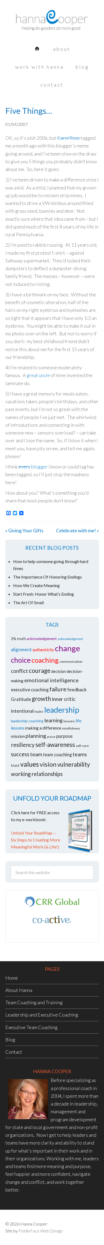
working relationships (37, 774)
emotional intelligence (51, 680)
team (36, 754)
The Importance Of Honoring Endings (47, 576)
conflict (19, 671)
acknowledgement (42, 638)
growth (41, 698)
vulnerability (73, 764)
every (24, 467)
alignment (21, 649)
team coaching (57, 754)
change (67, 648)
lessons (69, 721)
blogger (39, 467)
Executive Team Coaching (31, 1027)
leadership (61, 709)
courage (39, 670)
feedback (77, 689)
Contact (13, 1052)
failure (57, 689)
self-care (82, 746)
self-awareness (55, 744)
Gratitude (21, 699)
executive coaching (30, 689)
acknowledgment (70, 639)
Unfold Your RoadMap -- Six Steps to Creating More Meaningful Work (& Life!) (35, 839)
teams (80, 754)
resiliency (23, 744)
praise (51, 736)
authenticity (43, 649)
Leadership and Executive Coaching (41, 1015)
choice (21, 660)
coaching (45, 660)
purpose (64, 736)
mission (18, 736)
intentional (22, 711)
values (29, 764)
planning (36, 735)
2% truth (18, 638)
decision (58, 671)
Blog (10, 1039)
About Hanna (18, 990)
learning (53, 720)
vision (48, 764)
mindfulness (71, 728)
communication (70, 662)
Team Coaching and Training (34, 1002)
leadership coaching (27, 721)
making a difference (43, 727)
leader (38, 711)
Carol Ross (68, 138)
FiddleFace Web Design (41, 1230)
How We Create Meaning (36, 585)
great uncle (38, 375)
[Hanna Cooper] (52, 24)
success (20, 754)
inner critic (63, 699)
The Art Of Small (28, 602)
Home (11, 978)
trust (15, 765)
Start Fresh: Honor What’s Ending (43, 593)
